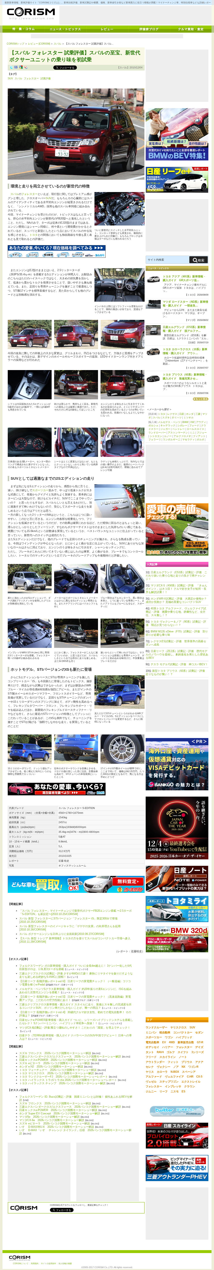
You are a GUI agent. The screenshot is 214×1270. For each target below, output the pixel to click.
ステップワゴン (168, 1081)
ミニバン (151, 1032)
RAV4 (160, 1052)
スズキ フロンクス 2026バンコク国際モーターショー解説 (55, 1053)
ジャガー (165, 429)
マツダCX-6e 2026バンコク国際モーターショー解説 (51, 1120)
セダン (199, 1032)
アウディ (201, 422)
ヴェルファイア (174, 1076)
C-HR (190, 1076)
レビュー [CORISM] (39, 43)
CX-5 (199, 1076)
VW (192, 422)
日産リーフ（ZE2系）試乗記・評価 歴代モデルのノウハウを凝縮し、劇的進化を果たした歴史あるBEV (177, 654)
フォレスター (31, 78)
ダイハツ (177, 417)
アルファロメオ (182, 436)
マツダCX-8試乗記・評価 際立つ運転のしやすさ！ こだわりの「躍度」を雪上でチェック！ (74, 1027)
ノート (183, 1057)
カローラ (162, 1071)
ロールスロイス (195, 429)
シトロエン (156, 436)
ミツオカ (188, 417)
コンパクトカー (182, 1032)
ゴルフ (171, 1052)
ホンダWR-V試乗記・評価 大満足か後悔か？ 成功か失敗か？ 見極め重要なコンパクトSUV (176, 600)
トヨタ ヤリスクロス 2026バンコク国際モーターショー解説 (56, 1073)
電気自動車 (152, 1042)
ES (183, 1091)
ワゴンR (193, 1066)
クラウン (189, 1086)
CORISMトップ (15, 43)
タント (150, 1052)
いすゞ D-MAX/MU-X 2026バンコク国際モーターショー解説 (56, 1126)
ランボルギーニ (171, 439)
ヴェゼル (151, 1081)
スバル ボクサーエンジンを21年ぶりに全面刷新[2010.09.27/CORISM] (61, 934)
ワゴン (169, 1037)
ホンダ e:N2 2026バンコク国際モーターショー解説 (51, 1066)
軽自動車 (164, 1032)
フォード (194, 425)
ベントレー (178, 429)
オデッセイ (152, 1047)
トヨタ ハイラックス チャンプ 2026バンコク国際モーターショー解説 (62, 1083)
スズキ (166, 417)
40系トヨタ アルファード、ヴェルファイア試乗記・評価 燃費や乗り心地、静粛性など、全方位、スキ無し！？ (176, 612)
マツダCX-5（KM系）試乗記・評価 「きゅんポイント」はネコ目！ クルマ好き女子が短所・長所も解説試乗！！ (176, 589)
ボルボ (200, 439)
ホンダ (190, 414)
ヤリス (150, 1071)
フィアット (199, 436)
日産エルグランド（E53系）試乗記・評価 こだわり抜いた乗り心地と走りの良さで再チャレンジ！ (176, 576)
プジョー (202, 432)
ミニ (192, 432)
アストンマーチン (178, 432)
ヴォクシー (163, 1066)
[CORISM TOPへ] (31, 13)
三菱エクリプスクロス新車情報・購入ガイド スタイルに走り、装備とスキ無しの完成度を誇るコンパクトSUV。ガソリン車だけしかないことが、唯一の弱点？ (75, 1006)
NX (183, 1066)
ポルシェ (153, 425)
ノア (176, 1066)
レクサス (172, 414)
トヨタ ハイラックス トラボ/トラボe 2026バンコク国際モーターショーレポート (68, 1080)
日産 (181, 414)
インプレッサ (173, 1086)
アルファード (154, 1076)
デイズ (199, 1047)
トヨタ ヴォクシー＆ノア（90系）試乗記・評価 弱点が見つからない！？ (176, 623)
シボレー (182, 425)
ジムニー (151, 1091)
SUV (10, 78)
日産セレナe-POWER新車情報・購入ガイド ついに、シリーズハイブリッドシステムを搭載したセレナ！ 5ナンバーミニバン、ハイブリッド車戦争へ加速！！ (76, 1021)
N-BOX (175, 1071)
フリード (151, 1057)
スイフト (183, 1052)
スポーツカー (40, 490)
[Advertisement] (135, 15)
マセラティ (188, 439)
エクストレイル (190, 1081)
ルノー (168, 436)
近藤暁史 (136, 951)
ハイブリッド (184, 1037)
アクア (199, 1062)
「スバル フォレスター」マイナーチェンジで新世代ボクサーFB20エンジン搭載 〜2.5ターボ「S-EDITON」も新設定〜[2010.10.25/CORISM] (75, 912)
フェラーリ (154, 439)
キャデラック (167, 425)
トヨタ (33, 234)
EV (164, 1042)
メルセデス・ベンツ (169, 422)
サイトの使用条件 (48, 1263)
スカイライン (167, 1057)
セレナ (150, 1066)
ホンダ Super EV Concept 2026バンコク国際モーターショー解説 (59, 1113)
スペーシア (189, 1071)
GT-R (200, 1042)
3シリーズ (197, 1052)
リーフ (163, 1091)
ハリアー (167, 1047)
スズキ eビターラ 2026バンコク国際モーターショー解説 (54, 1063)
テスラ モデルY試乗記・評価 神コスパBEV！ (179, 664)
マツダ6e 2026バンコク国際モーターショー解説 (49, 1116)
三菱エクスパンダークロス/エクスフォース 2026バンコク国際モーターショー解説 (70, 1056)
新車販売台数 (186, 1042)
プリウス (186, 1062)
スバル (57, 43)
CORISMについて (20, 1263)
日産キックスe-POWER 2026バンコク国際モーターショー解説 (58, 1059)
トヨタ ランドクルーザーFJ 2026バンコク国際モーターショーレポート (63, 1076)
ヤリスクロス (178, 1027)
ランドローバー (157, 432)
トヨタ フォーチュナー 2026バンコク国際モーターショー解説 (58, 1069)
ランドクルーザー (156, 1027)
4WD (172, 1042)
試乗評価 (46, 78)
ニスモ (175, 1091)
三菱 (197, 414)
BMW (185, 422)
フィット (173, 1062)
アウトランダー (155, 1062)
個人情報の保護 (65, 1263)
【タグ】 (13, 74)
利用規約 (34, 1263)
